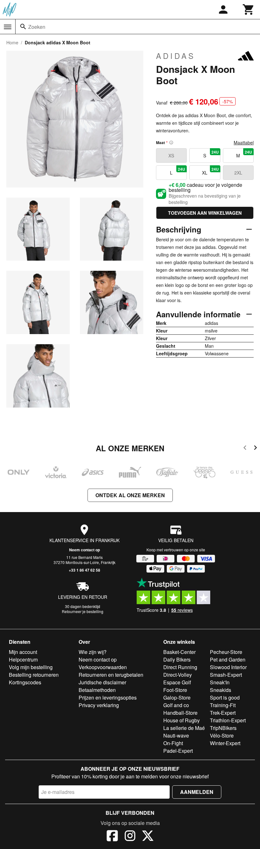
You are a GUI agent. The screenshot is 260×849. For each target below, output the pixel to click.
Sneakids (220, 690)
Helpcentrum (23, 659)
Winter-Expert (225, 743)
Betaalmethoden (97, 690)
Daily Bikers (177, 659)
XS (171, 155)
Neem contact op (84, 549)
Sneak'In (220, 682)
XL (210, 171)
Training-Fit (223, 705)
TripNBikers (223, 728)
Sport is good (225, 697)
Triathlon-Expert (228, 720)
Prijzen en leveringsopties (108, 697)
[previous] (245, 448)
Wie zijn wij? (93, 652)
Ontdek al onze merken (130, 495)
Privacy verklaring (99, 705)
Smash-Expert (226, 674)
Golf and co (176, 705)
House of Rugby (181, 720)
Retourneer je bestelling (82, 611)
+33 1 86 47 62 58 (84, 570)
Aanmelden (196, 791)
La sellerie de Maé (184, 728)
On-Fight (173, 743)
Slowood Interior (228, 667)
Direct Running (180, 667)
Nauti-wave (176, 735)
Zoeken (36, 26)
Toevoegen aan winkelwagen (205, 213)
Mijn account (23, 652)
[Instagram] (130, 836)
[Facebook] (112, 836)
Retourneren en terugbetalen (111, 674)
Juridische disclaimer (102, 682)
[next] (255, 448)
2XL (238, 172)
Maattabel (244, 142)
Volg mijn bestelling (31, 667)
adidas (175, 56)
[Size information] (171, 142)
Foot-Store (175, 690)
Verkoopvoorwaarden (103, 667)
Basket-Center (179, 652)
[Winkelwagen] (248, 9)
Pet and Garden (227, 659)
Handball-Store (180, 712)
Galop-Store (177, 697)
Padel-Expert (178, 750)
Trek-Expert (223, 712)
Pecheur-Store (226, 652)
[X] (147, 836)
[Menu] (7, 27)
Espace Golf (177, 682)
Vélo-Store (222, 735)
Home (12, 42)
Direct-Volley (177, 674)
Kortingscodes (25, 682)
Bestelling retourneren (34, 674)
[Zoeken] (23, 26)
